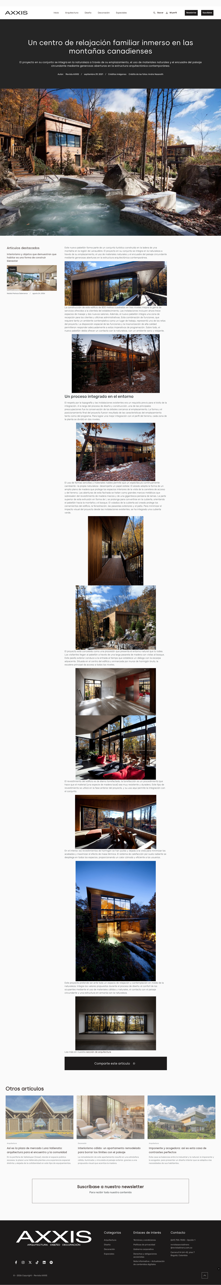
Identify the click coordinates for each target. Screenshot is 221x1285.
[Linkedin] (46, 1264)
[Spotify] (53, 1264)
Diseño (88, 13)
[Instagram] (24, 1264)
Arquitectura (71, 13)
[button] (134, 1063)
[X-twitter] (32, 1264)
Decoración (104, 13)
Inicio (56, 13)
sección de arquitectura (98, 1052)
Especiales (121, 13)
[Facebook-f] (17, 1264)
